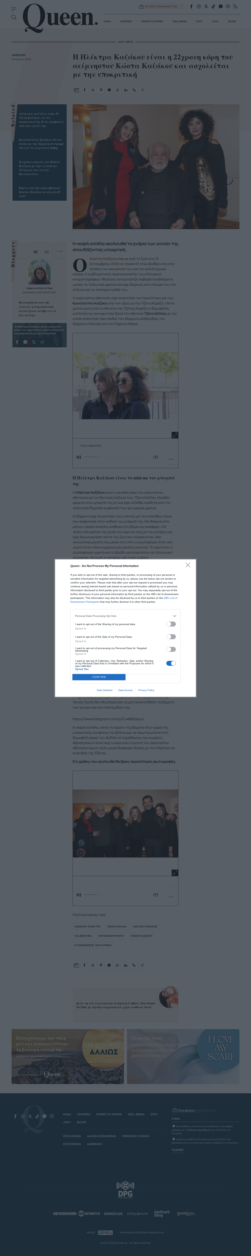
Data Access (125, 690)
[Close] (189, 566)
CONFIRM (99, 677)
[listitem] (125, 616)
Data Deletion (105, 690)
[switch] (171, 624)
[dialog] (125, 628)
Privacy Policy (146, 690)
